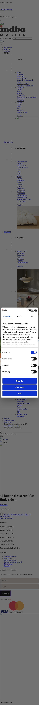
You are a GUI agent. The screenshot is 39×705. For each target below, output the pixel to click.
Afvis (19, 393)
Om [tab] (32, 316)
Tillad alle (19, 381)
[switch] (34, 359)
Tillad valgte (19, 387)
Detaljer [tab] (19, 316)
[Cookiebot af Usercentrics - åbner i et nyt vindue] (28, 310)
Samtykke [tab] (7, 316)
